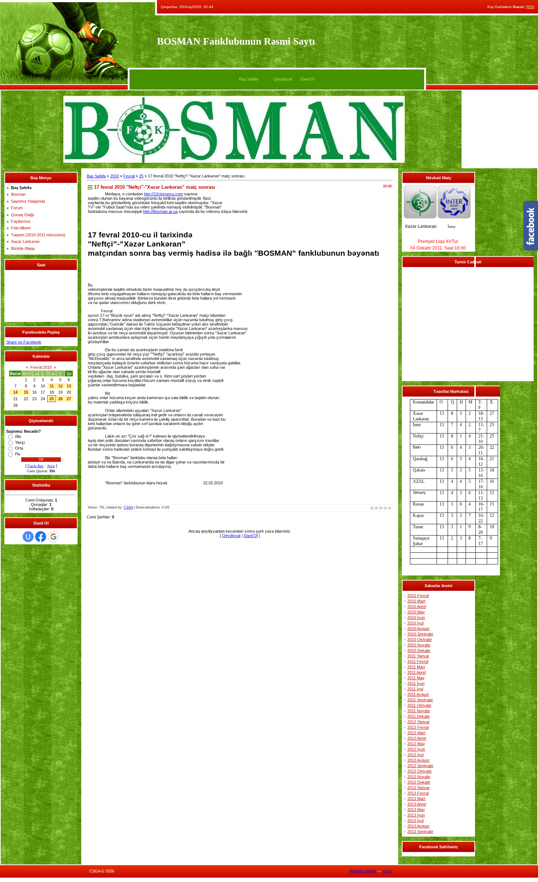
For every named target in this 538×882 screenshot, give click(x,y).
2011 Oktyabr (419, 705)
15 (26, 392)
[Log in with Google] (53, 537)
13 (69, 386)
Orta (19, 448)
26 (60, 399)
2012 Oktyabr (419, 771)
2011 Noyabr (418, 711)
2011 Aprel (416, 672)
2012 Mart (416, 733)
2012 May (416, 744)
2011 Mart (416, 667)
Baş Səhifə (248, 79)
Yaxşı (20, 442)
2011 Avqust (418, 694)
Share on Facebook (23, 342)
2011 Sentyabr (420, 700)
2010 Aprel (416, 606)
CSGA (128, 507)
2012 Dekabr (418, 782)
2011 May (416, 678)
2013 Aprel (416, 804)
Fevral (129, 176)
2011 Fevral (417, 661)
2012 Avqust (418, 760)
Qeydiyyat (283, 79)
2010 (114, 176)
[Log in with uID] (28, 536)
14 (15, 392)
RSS (530, 7)
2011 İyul (415, 689)
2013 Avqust (418, 826)
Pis (17, 454)
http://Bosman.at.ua (160, 211)
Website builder (362, 871)
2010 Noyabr (418, 645)
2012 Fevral (418, 727)
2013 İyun (416, 815)
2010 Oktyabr (419, 639)
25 (51, 399)
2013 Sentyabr (420, 831)
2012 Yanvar (418, 722)
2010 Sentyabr (420, 634)
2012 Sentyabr (420, 765)
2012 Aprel (416, 738)
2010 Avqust (418, 628)
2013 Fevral (418, 793)
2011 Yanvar (418, 656)
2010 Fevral (418, 595)
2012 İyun (416, 749)
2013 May (416, 809)
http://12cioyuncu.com (163, 194)
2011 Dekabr (418, 716)
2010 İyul (415, 623)
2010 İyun (416, 617)
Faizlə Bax (35, 466)
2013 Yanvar (418, 787)
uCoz (387, 871)
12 (60, 386)
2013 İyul (415, 820)
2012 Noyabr (418, 776)
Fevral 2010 (41, 367)
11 (52, 386)
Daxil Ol (307, 79)
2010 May (416, 612)
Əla (18, 436)
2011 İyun (416, 683)
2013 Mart (416, 798)
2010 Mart (416, 601)
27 (69, 399)
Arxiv (51, 466)
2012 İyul (415, 754)
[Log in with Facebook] (40, 536)
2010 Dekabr (418, 650)
